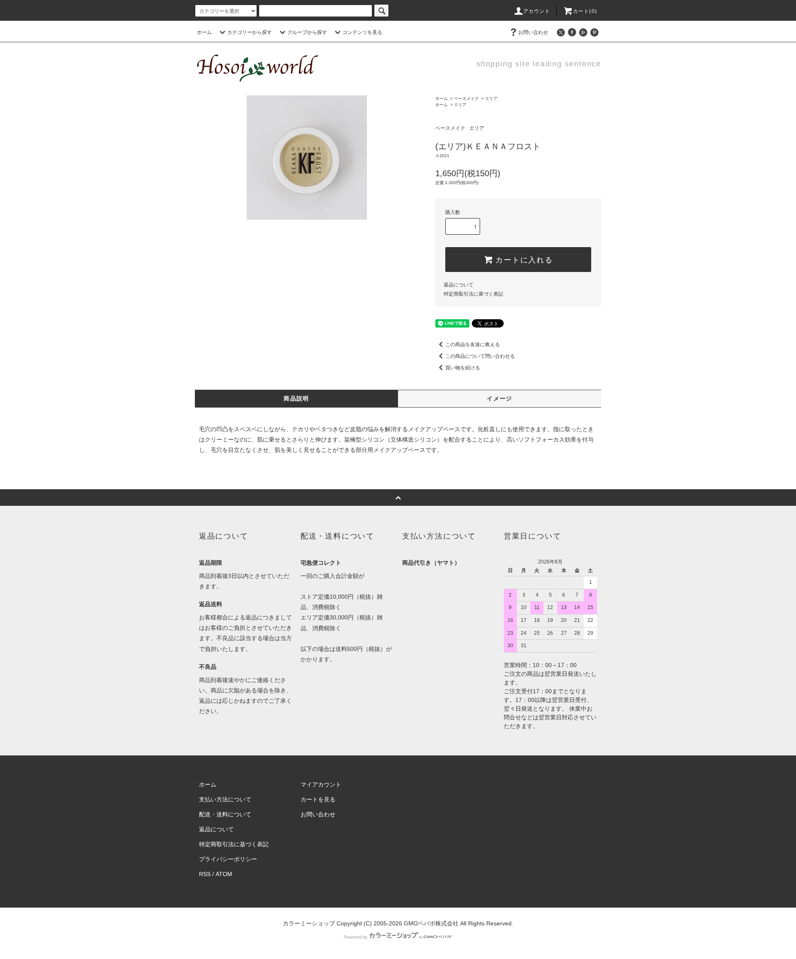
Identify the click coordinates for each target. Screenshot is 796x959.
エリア (491, 98)
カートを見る (318, 799)
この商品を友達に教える (472, 344)
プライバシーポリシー (228, 859)
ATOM (224, 874)
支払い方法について (225, 799)
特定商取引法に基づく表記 (473, 294)
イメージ (499, 398)
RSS (205, 874)
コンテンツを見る (362, 32)
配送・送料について (225, 814)
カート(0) (585, 11)
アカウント (537, 11)
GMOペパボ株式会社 (431, 923)
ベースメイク (466, 98)
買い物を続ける (462, 368)
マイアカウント (321, 784)
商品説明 (296, 398)
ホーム (204, 32)
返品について (458, 285)
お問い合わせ (533, 32)
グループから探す (307, 32)
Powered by (356, 937)
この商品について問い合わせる (480, 356)
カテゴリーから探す (249, 32)
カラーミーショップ (309, 923)
